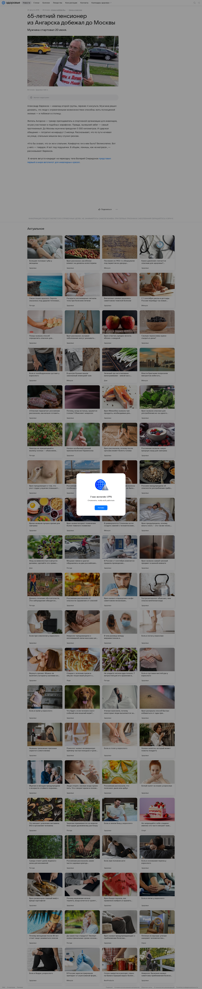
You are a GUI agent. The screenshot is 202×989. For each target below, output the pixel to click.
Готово (101, 508)
